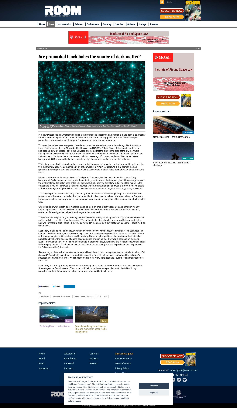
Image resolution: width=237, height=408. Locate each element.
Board (42, 358)
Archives (94, 358)
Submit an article (123, 358)
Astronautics (64, 24)
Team (41, 363)
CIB (105, 296)
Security (107, 24)
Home (42, 24)
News (51, 24)
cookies (124, 398)
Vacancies (44, 368)
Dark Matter (44, 296)
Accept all (153, 386)
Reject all (154, 392)
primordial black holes (61, 296)
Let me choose (74, 401)
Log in (169, 2)
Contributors (70, 358)
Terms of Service (123, 363)
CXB (99, 296)
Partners (68, 368)
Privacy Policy (122, 368)
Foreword (69, 363)
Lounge (142, 24)
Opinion (131, 24)
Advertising (69, 353)
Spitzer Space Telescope (84, 296)
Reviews (154, 24)
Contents (94, 353)
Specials (119, 24)
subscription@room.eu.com (183, 370)
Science (78, 24)
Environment (93, 24)
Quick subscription (124, 353)
